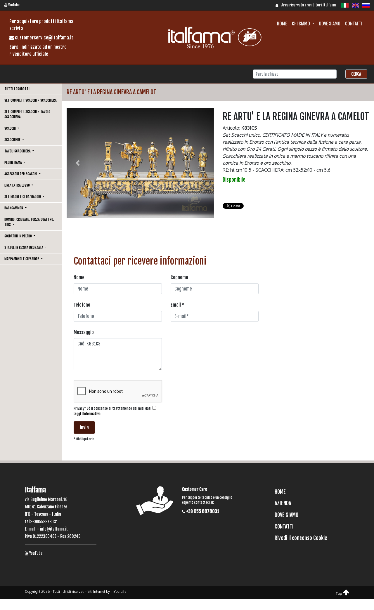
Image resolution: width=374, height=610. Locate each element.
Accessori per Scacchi (21, 174)
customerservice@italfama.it (43, 38)
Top (339, 593)
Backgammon (14, 208)
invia (84, 427)
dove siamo (329, 24)
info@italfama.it (54, 528)
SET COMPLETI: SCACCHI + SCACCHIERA (30, 100)
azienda (283, 503)
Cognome (179, 277)
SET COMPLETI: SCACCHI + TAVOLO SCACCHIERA (27, 114)
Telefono (82, 305)
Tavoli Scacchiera (18, 151)
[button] (78, 163)
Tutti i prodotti (17, 89)
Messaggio (84, 332)
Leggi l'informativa (87, 413)
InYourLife (118, 591)
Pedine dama (13, 162)
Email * (177, 305)
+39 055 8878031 (202, 511)
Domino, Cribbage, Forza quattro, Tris (29, 222)
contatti (353, 24)
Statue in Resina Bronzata (24, 247)
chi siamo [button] (301, 24)
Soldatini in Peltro (18, 236)
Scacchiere (12, 140)
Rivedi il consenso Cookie (301, 538)
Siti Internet (96, 591)
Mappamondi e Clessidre (22, 259)
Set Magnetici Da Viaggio (23, 196)
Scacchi (10, 128)
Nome (79, 277)
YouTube (13, 5)
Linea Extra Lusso (17, 185)
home (282, 24)
